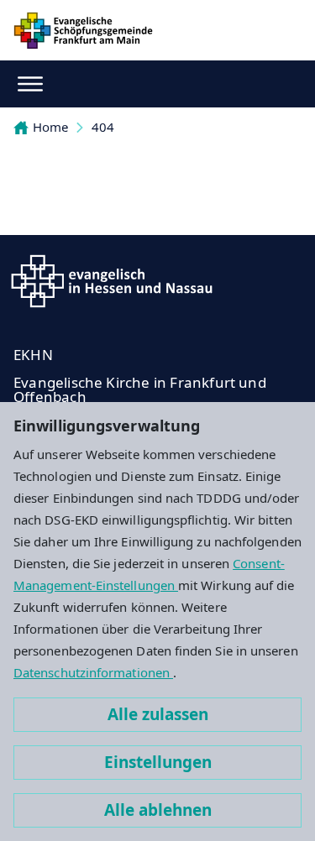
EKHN (33, 354)
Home (50, 126)
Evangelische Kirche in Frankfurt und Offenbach (139, 389)
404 (103, 126)
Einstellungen (158, 762)
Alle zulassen (158, 714)
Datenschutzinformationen (93, 672)
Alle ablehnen (158, 810)
